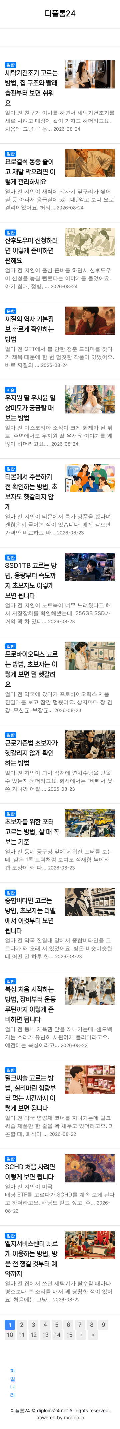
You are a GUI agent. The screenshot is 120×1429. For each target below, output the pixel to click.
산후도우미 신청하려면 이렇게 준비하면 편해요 (31, 251)
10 (10, 1334)
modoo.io (74, 1417)
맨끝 (93, 1335)
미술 (11, 389)
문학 (11, 311)
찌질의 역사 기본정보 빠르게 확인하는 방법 (29, 329)
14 (57, 1334)
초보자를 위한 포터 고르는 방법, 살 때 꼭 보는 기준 (32, 832)
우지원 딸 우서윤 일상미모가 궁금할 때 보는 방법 (30, 408)
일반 (11, 64)
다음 (81, 1335)
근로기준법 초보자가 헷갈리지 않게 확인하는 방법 (31, 753)
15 (69, 1334)
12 (34, 1334)
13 (45, 1334)
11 (22, 1334)
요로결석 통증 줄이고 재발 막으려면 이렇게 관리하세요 (30, 172)
